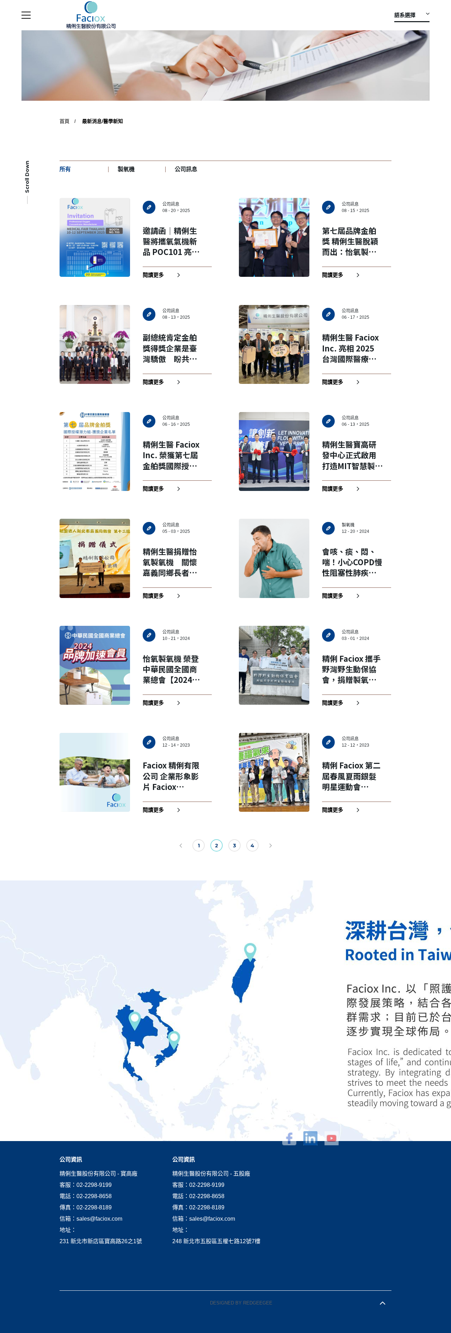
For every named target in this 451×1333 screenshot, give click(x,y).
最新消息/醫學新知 (102, 121)
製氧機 (126, 169)
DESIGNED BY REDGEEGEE (241, 1303)
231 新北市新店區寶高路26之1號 (101, 1241)
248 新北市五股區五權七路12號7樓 (216, 1241)
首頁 (64, 121)
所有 (65, 169)
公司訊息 (186, 169)
